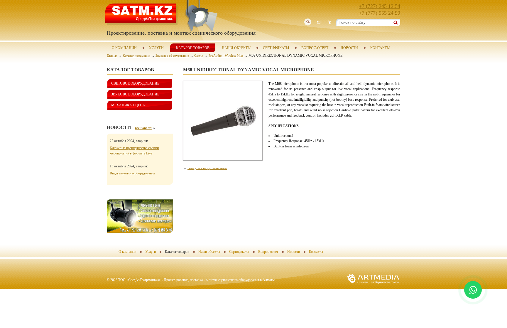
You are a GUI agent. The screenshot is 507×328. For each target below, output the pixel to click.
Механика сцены (128, 105)
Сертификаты (276, 48)
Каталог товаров (192, 48)
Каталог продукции (136, 55)
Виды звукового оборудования (132, 173)
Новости (349, 48)
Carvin (198, 55)
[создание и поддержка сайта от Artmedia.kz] (373, 285)
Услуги (156, 48)
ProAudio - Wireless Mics (226, 55)
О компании (124, 48)
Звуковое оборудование (172, 55)
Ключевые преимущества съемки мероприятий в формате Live (134, 150)
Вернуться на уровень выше (207, 168)
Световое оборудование (135, 83)
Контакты (380, 48)
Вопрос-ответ (314, 48)
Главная (112, 55)
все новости (143, 127)
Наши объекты (236, 48)
